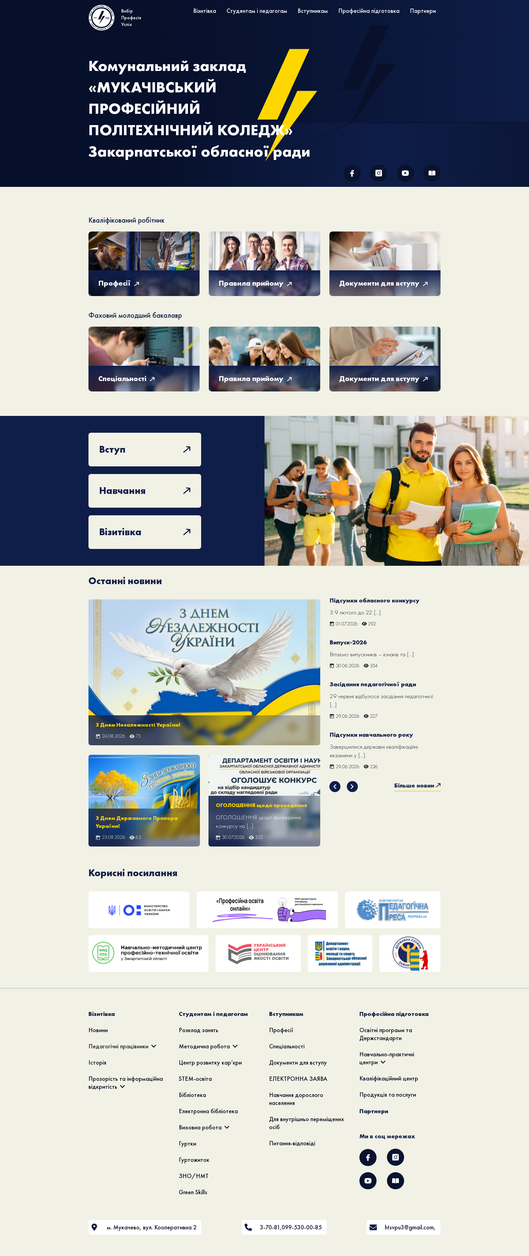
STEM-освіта (195, 1079)
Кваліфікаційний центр (388, 1078)
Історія (97, 1062)
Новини (98, 1030)
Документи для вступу (298, 1062)
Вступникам (313, 11)
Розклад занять (198, 1030)
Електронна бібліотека (208, 1111)
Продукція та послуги (387, 1095)
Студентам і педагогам (257, 11)
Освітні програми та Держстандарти (385, 1034)
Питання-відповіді (292, 1143)
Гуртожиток (194, 1160)
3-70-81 (270, 1227)
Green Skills (193, 1192)
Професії (281, 1030)
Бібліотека (192, 1095)
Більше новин (414, 785)
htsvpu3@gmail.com (409, 1227)
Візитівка (204, 11)
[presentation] (334, 786)
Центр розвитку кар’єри (210, 1062)
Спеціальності (287, 1046)
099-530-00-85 (302, 1227)
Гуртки (187, 1143)
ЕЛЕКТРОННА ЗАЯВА (298, 1079)
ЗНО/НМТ (193, 1176)
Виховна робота (200, 1127)
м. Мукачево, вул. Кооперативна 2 (152, 1227)
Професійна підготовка (369, 11)
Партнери (423, 11)
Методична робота (204, 1046)
